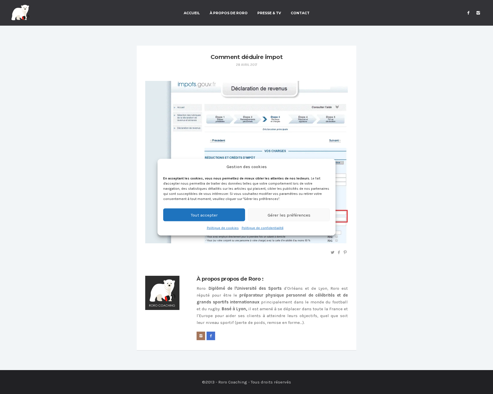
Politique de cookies (223, 228)
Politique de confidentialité (263, 228)
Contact (300, 13)
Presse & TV (269, 13)
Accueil (192, 13)
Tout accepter (204, 214)
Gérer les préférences (289, 214)
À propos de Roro (229, 13)
